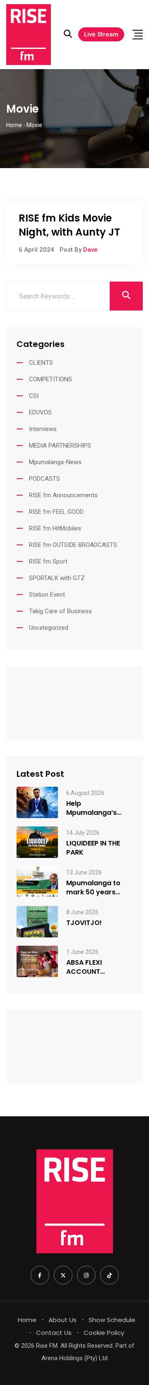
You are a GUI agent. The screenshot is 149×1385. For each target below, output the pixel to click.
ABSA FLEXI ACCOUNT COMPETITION (89, 967)
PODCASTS (44, 478)
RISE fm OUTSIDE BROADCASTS (73, 545)
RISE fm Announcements (63, 495)
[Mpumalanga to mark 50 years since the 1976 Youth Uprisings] (37, 882)
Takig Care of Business (60, 611)
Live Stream (101, 34)
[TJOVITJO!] (37, 921)
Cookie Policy (104, 1332)
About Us (62, 1319)
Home (27, 1319)
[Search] (68, 34)
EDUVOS (40, 412)
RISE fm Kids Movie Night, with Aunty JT (69, 225)
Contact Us (54, 1332)
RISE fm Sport (48, 561)
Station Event (47, 594)
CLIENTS (41, 362)
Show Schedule (112, 1319)
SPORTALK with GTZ (57, 578)
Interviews (43, 429)
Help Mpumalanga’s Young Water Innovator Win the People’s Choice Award (96, 808)
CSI (33, 396)
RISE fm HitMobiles (55, 528)
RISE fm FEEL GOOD (56, 511)
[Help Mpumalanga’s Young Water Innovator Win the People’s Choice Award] (37, 802)
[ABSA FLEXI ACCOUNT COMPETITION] (37, 961)
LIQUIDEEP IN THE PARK (93, 848)
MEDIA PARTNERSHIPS (60, 445)
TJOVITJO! (84, 922)
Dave (90, 249)
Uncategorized (48, 627)
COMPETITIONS (50, 379)
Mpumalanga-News (55, 462)
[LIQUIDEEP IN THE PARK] (37, 842)
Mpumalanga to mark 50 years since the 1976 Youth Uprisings (93, 888)
